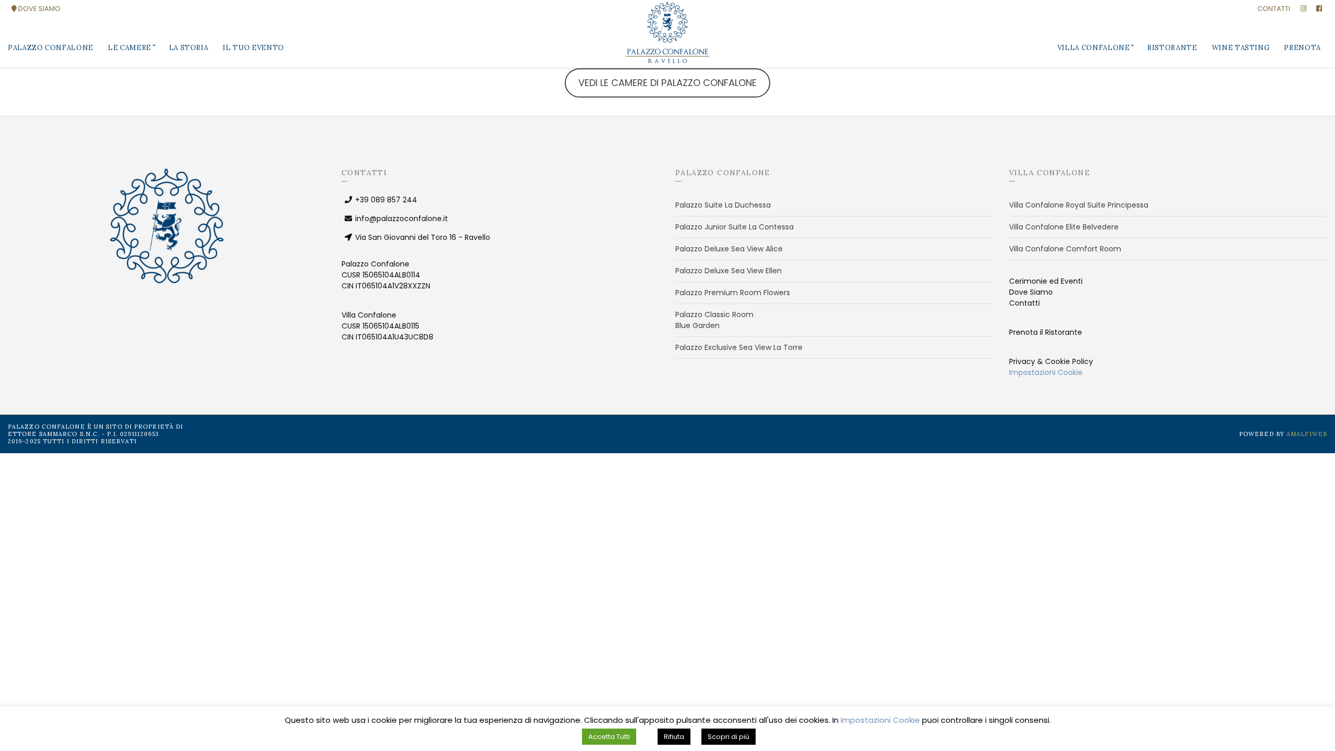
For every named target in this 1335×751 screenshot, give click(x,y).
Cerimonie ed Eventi (1046, 281)
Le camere (129, 47)
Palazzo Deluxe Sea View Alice (729, 249)
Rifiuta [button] (674, 737)
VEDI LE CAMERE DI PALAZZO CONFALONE (667, 82)
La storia (189, 47)
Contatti (1273, 9)
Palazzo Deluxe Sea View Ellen (728, 270)
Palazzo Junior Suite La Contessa (734, 227)
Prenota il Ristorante (1045, 332)
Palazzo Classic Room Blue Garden (714, 320)
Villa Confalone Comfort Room (1065, 249)
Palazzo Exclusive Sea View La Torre (739, 347)
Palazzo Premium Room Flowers (732, 292)
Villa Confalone (1094, 47)
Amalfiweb (1307, 434)
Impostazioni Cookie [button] (1046, 372)
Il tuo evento (253, 47)
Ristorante (1172, 47)
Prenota (1302, 47)
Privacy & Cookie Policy (1051, 361)
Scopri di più (728, 737)
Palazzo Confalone (50, 47)
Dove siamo (38, 9)
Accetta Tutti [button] (609, 737)
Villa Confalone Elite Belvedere (1064, 227)
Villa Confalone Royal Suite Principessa (1078, 205)
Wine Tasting (1241, 47)
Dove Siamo (1031, 292)
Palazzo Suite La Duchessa (723, 205)
